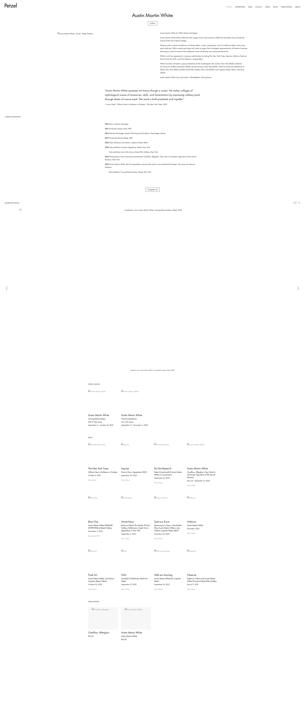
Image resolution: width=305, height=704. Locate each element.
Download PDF (94, 535)
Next (298, 288)
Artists (229, 6)
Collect (258, 6)
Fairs (250, 6)
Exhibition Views (295, 202)
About (297, 6)
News (275, 6)
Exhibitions (240, 6)
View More (92, 480)
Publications (286, 6)
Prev (7, 288)
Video (267, 6)
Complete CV (152, 189)
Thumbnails (299, 202)
